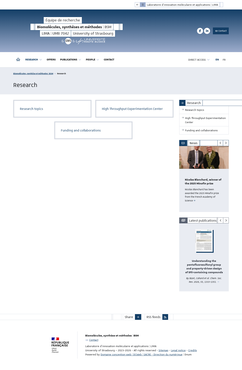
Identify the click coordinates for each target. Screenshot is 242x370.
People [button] (90, 59)
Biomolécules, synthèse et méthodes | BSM (33, 73)
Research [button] (31, 59)
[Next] (226, 143)
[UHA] (90, 41)
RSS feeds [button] (154, 317)
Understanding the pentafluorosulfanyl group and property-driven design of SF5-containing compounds (204, 266)
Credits (192, 350)
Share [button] (129, 317)
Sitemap (163, 350)
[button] (138, 317)
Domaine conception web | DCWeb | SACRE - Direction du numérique (141, 354)
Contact (222, 30)
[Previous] (220, 143)
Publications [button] (68, 59)
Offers (51, 59)
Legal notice (178, 350)
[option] (204, 179)
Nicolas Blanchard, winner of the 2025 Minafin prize (203, 181)
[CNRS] (68, 41)
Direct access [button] (197, 59)
